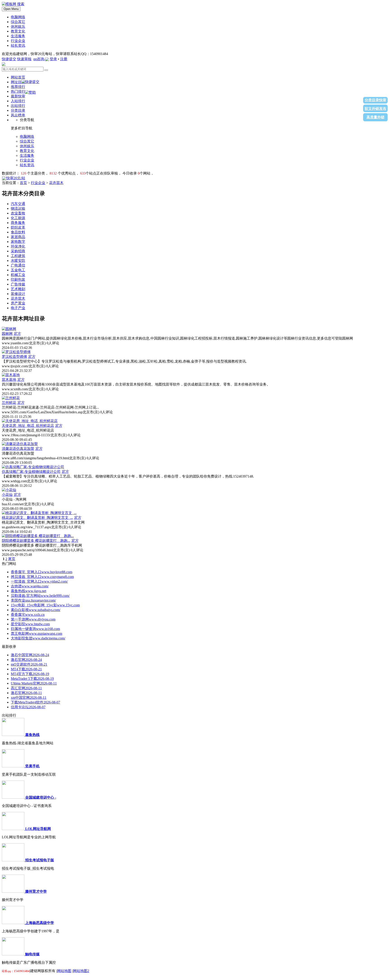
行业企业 (38, 183)
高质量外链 (375, 117)
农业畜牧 (18, 213)
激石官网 (26, 660)
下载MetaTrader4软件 (35, 702)
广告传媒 (18, 284)
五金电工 (18, 270)
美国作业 (33, 600)
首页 (23, 183)
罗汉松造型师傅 (14, 357)
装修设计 (18, 294)
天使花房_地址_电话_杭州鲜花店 (28, 426)
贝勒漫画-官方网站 (40, 596)
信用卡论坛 (28, 707)
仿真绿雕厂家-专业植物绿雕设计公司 (31, 472)
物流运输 (18, 208)
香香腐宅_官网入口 (41, 572)
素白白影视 (35, 610)
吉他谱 (30, 586)
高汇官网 (26, 688)
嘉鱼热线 (28, 591)
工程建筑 (18, 256)
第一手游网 (33, 619)
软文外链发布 (375, 108)
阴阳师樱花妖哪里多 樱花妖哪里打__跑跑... (36, 541)
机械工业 (18, 275)
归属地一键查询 (35, 629)
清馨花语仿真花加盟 (18, 449)
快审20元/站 (15, 178)
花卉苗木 (56, 183)
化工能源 (18, 218)
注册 (63, 59)
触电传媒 (32, 954)
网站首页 (18, 77)
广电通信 (18, 265)
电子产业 (18, 308)
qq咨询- (39, 59)
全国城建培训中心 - (40, 797)
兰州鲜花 (9, 403)
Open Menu (11, 9)
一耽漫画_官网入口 (39, 581)
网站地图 (64, 971)
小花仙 (7, 495)
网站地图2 (81, 971)
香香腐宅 (28, 614)
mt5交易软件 (29, 664)
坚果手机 (32, 766)
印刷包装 (18, 279)
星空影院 (30, 624)
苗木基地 (9, 380)
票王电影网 (36, 633)
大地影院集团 (38, 638)
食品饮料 (18, 232)
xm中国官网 (28, 697)
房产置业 (18, 303)
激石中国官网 (30, 655)
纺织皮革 (18, 227)
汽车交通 (18, 204)
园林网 (7, 334)
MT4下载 (26, 669)
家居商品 (18, 237)
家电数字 (18, 242)
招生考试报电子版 (39, 860)
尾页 (11, 559)
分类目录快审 (375, 100)
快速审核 (24, 59)
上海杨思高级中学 (39, 923)
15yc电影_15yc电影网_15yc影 (45, 605)
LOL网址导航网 (38, 829)
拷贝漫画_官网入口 (42, 577)
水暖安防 (18, 260)
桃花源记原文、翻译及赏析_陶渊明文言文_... (37, 518)
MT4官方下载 (30, 674)
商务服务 (18, 223)
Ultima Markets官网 (34, 683)
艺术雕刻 (18, 289)
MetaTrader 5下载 (32, 678)
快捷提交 (9, 59)
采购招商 (18, 251)
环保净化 (18, 246)
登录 (53, 59)
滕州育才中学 (36, 891)
